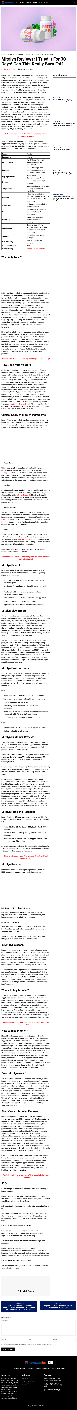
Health (9, 54)
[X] (8, 1272)
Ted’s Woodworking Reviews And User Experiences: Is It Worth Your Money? (63, 198)
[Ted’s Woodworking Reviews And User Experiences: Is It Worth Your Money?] (64, 184)
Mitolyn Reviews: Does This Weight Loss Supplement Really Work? (63, 124)
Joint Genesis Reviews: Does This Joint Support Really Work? (63, 148)
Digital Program (58, 194)
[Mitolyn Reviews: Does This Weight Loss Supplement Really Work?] (64, 111)
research (6, 520)
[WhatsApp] (17, 1272)
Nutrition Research (23, 495)
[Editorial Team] (26, 1283)
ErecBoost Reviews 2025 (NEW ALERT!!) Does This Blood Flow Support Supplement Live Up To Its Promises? (19, 1308)
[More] (22, 1272)
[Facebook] (3, 1272)
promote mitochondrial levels (19, 404)
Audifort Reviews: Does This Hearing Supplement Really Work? (63, 173)
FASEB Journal (24, 539)
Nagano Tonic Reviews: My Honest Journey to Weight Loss (58, 1307)
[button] (75, 2)
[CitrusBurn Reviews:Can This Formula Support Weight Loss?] (64, 87)
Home (3, 54)
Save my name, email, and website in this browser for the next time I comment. (28, 1344)
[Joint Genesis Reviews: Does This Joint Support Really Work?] (64, 136)
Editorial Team (9, 69)
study (5, 473)
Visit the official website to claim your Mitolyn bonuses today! (26, 359)
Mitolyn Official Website (36, 249)
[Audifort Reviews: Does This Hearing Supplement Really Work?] (64, 160)
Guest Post (56, 97)
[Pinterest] (13, 1272)
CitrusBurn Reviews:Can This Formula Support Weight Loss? (62, 100)
